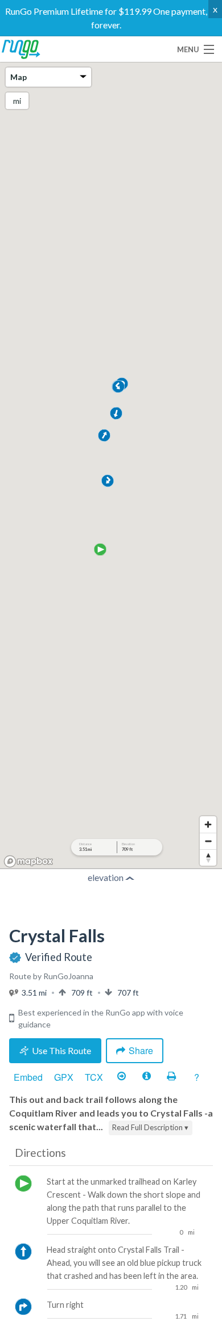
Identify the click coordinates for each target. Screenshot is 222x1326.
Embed (28, 1077)
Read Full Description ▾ (150, 1127)
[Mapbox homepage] (28, 861)
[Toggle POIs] (146, 1076)
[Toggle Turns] (121, 1076)
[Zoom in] (208, 824)
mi (17, 101)
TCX (94, 1077)
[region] (111, 466)
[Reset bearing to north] (208, 857)
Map (18, 77)
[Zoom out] (208, 841)
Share (141, 1050)
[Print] (171, 1076)
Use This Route (61, 1050)
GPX (63, 1077)
